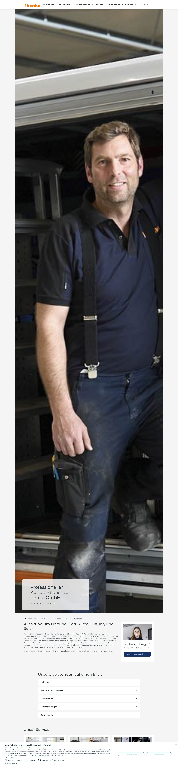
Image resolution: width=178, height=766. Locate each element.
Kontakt (51, 748)
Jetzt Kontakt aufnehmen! (137, 654)
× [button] (176, 744)
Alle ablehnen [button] (159, 754)
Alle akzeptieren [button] (131, 754)
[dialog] (89, 754)
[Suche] (151, 4)
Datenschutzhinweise (10, 757)
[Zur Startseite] (32, 4)
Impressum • (45, 748)
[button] (89, 682)
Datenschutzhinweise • (35, 748)
